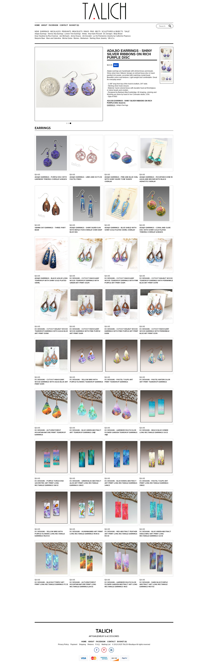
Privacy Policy (63, 644)
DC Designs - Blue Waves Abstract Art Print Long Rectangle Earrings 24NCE (121, 483)
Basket (74, 25)
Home (37, 25)
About (44, 25)
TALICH (104, 631)
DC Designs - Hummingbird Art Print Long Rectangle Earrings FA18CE (86, 532)
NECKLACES (55, 31)
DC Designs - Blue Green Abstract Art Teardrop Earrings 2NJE (85, 431)
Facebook (53, 25)
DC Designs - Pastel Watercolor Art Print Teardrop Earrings (155, 380)
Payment (73, 644)
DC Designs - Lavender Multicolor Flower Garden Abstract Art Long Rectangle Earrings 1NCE (121, 584)
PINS (92, 31)
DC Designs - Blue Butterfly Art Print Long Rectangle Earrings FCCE (51, 583)
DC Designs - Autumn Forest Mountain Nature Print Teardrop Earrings (50, 432)
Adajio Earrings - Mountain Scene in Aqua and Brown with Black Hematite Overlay (156, 179)
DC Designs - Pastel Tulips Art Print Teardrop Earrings (119, 380)
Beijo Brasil (118, 34)
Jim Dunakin (87, 36)
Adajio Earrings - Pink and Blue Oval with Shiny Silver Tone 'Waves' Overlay (121, 179)
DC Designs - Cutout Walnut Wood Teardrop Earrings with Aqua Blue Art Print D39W (51, 331)
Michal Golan (67, 38)
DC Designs (107, 34)
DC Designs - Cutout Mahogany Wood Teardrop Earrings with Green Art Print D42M (84, 280)
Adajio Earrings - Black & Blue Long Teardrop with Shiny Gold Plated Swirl (51, 280)
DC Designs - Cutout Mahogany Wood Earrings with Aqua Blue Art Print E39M (51, 381)
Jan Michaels (64, 36)
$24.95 (37, 175)
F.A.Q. (97, 644)
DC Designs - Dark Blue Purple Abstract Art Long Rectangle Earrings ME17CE (154, 584)
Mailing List (106, 644)
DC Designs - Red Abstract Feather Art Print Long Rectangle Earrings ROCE (121, 533)
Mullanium (84, 38)
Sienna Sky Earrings (55, 34)
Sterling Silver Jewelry (98, 38)
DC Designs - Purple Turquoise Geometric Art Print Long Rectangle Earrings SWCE (49, 483)
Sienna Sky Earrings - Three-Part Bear (50, 228)
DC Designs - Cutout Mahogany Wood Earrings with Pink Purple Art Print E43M (85, 331)
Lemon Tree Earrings (73, 34)
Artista (84, 34)
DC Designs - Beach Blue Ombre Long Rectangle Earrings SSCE (154, 431)
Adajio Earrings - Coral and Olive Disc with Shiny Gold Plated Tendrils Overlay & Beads (155, 229)
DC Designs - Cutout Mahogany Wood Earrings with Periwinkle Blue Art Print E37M (154, 331)
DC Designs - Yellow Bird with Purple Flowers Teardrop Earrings (86, 380)
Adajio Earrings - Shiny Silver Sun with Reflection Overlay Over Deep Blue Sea (86, 229)
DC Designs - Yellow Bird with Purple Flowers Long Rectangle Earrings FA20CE (50, 533)
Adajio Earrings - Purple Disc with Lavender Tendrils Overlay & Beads (51, 178)
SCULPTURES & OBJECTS (112, 31)
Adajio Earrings (41, 34)
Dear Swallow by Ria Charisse (46, 36)
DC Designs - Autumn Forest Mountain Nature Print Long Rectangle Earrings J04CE (83, 584)
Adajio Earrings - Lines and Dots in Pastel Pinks (86, 178)
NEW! (37, 31)
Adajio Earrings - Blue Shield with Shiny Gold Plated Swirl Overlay (120, 228)
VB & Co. (111, 38)
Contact (64, 25)
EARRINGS (44, 31)
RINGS (86, 31)
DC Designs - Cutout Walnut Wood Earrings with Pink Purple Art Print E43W (121, 331)
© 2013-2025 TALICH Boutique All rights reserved (131, 644)
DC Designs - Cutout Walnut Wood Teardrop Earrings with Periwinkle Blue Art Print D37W (156, 280)
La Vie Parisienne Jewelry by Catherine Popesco (112, 36)
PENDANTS (66, 31)
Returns (91, 644)
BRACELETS (77, 31)
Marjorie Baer (40, 38)
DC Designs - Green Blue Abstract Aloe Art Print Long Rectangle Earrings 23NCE (85, 483)
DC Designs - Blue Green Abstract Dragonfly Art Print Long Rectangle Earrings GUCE (155, 533)
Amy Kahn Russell (95, 34)
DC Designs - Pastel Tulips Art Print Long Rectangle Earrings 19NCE (154, 483)
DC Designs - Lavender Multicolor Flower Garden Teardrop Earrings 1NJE (121, 432)
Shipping (82, 644)
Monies (76, 38)
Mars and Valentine (53, 38)
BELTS (97, 31)
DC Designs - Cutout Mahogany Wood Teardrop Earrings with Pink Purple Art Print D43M (121, 280)
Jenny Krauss (76, 36)
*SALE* (127, 31)
